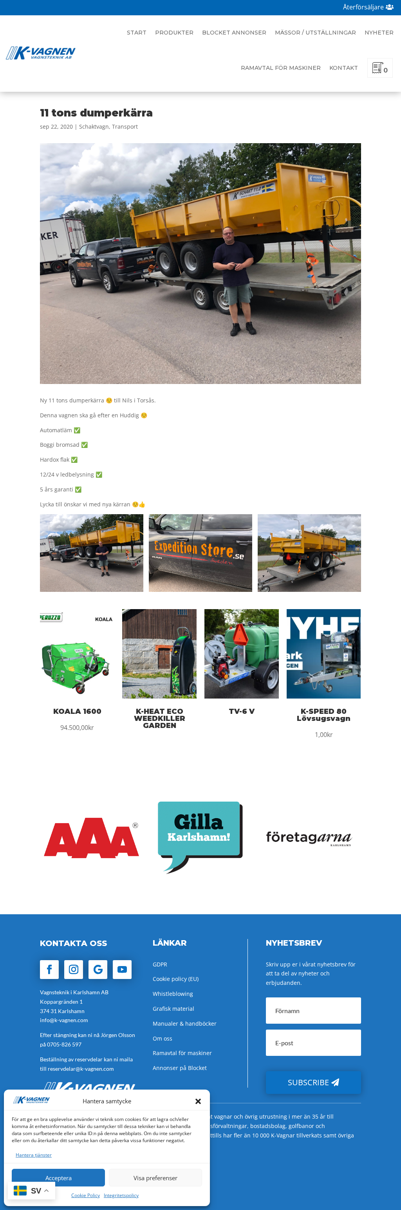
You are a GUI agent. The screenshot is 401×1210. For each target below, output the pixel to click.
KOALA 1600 (77, 711)
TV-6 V (242, 711)
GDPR (160, 964)
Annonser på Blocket (180, 1068)
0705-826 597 (64, 1044)
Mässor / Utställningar (315, 32)
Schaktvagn (94, 126)
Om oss (162, 1038)
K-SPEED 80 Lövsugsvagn (323, 715)
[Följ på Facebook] (49, 969)
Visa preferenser (155, 1178)
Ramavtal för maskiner (281, 67)
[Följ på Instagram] (73, 969)
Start (136, 32)
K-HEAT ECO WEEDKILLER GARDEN (159, 718)
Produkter (174, 32)
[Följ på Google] (98, 969)
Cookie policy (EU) (176, 979)
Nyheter (379, 32)
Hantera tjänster (34, 1155)
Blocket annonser (234, 32)
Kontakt (343, 67)
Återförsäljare (363, 7)
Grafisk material (173, 1008)
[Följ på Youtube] (122, 969)
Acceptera (58, 1178)
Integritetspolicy (121, 1195)
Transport (125, 126)
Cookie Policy (85, 1195)
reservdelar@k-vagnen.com (81, 1068)
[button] (198, 1101)
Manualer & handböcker (185, 1023)
